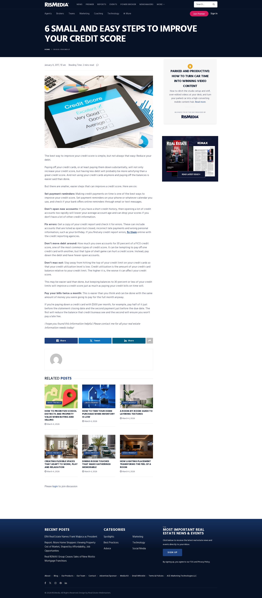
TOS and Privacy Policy (200, 562)
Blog (56, 576)
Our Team (81, 576)
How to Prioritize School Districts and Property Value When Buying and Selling (61, 415)
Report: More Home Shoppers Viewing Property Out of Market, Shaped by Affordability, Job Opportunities (70, 547)
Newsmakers (146, 4)
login (55, 486)
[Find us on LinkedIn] (66, 583)
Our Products (67, 576)
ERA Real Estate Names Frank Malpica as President (71, 537)
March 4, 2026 (52, 424)
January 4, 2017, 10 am (55, 65)
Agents (48, 13)
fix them (132, 232)
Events (113, 4)
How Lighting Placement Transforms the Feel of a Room (135, 464)
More (160, 4)
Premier (90, 4)
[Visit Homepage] (58, 4)
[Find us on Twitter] (50, 583)
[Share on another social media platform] (149, 341)
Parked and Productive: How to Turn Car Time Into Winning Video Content (190, 79)
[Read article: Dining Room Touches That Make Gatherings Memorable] (98, 446)
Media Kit (124, 576)
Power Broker (128, 4)
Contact (92, 576)
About (47, 576)
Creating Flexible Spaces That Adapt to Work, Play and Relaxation (61, 464)
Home (47, 49)
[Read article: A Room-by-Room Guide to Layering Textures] (136, 396)
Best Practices (111, 543)
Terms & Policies (156, 576)
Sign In (214, 13)
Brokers (60, 13)
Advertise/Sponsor (108, 576)
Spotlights (109, 537)
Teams (72, 13)
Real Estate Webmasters (99, 593)
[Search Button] (214, 4)
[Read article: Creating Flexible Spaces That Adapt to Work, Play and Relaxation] (61, 446)
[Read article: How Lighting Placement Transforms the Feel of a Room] (136, 446)
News (79, 4)
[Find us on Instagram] (55, 583)
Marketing (84, 13)
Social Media (139, 549)
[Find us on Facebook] (45, 583)
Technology (113, 13)
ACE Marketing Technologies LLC (181, 576)
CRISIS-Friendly (61, 49)
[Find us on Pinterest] (61, 583)
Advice (107, 549)
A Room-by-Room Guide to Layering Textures (136, 412)
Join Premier (199, 14)
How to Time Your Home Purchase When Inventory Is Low (98, 414)
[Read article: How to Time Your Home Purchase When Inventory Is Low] (98, 396)
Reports (101, 4)
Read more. (200, 102)
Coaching (98, 13)
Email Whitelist (138, 576)
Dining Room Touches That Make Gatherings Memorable (96, 464)
